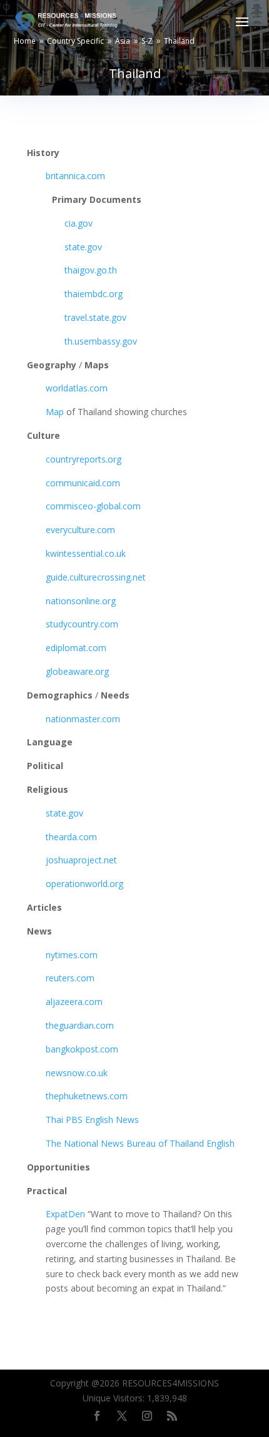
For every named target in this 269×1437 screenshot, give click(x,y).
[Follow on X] (122, 1416)
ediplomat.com (76, 648)
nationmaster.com (83, 719)
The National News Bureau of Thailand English (140, 1143)
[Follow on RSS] (172, 1416)
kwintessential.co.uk (86, 553)
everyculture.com (80, 530)
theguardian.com (80, 1025)
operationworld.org (84, 884)
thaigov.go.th (90, 270)
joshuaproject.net (81, 860)
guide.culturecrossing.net (96, 577)
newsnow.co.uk (77, 1073)
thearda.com (71, 837)
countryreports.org (83, 459)
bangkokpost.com (82, 1049)
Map (56, 412)
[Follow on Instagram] (147, 1416)
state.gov (83, 247)
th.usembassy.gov (100, 341)
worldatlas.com (77, 388)
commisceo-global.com (93, 506)
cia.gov (78, 223)
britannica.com (75, 176)
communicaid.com (83, 483)
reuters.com (70, 978)
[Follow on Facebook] (97, 1416)
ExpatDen (65, 1214)
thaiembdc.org (93, 294)
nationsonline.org (81, 601)
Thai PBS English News (92, 1120)
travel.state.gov (95, 317)
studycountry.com (82, 624)
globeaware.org (77, 671)
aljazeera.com (74, 1002)
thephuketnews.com (87, 1096)
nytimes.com (72, 955)
